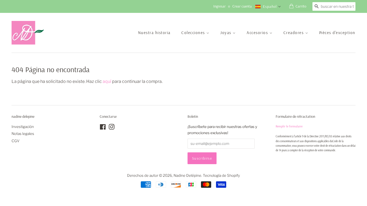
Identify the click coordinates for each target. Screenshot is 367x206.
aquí (107, 81)
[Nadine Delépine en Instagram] (111, 128)
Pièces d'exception (337, 32)
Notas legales (23, 133)
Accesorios (258, 32)
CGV (16, 141)
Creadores (294, 32)
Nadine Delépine (187, 175)
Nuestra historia (154, 32)
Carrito (301, 6)
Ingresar (219, 6)
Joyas (226, 32)
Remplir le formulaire (289, 126)
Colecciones (193, 32)
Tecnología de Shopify (221, 175)
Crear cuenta (242, 6)
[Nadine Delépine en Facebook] (103, 128)
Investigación (23, 126)
